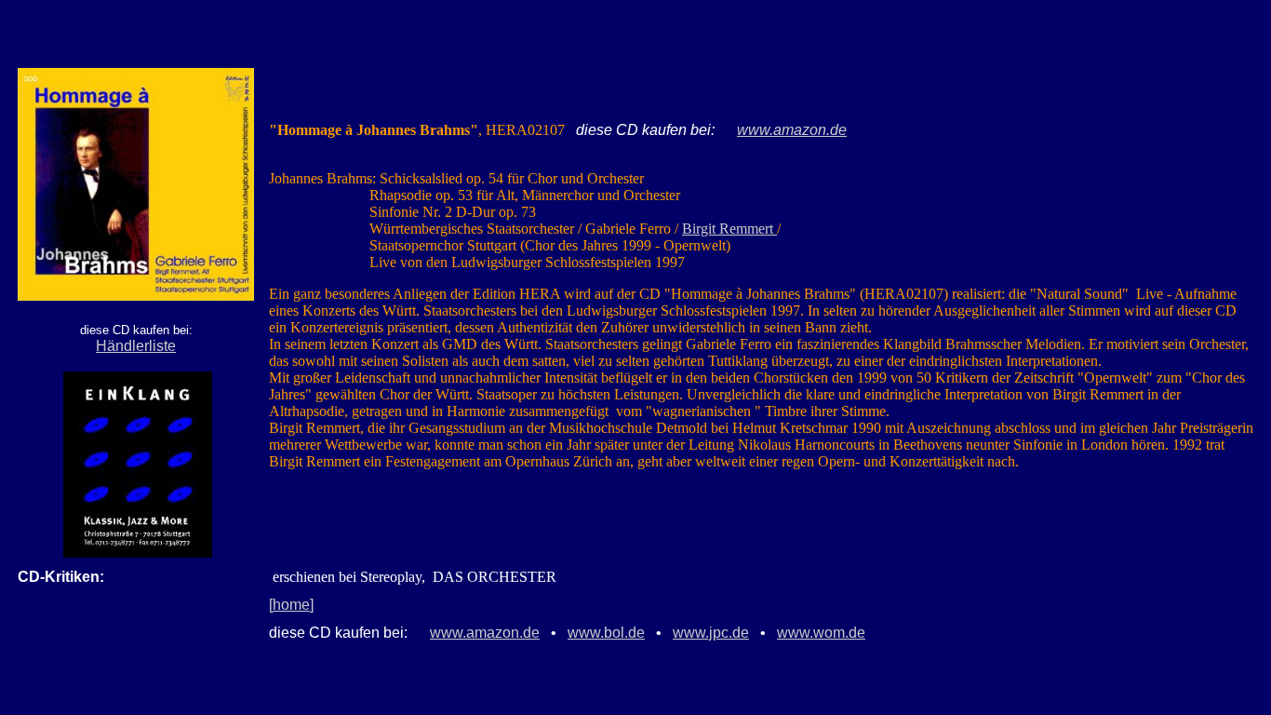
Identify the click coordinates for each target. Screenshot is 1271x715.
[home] (291, 605)
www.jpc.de (711, 633)
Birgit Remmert (729, 228)
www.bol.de (606, 633)
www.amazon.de (792, 130)
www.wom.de (821, 633)
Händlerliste (136, 346)
